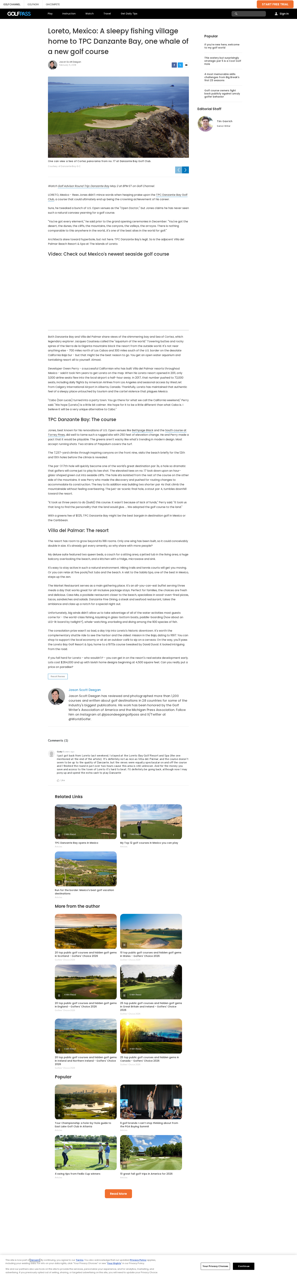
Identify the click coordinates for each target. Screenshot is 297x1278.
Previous (178, 170)
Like (63, 780)
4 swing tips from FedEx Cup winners (77, 1173)
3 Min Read (70, 1048)
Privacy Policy (138, 1260)
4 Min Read (70, 944)
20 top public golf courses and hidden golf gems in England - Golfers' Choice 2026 (86, 1004)
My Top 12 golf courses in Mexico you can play (149, 843)
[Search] (236, 14)
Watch (89, 13)
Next (185, 170)
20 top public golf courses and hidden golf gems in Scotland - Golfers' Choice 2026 (86, 954)
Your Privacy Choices (215, 1266)
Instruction (69, 13)
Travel (107, 13)
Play (50, 13)
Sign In (284, 14)
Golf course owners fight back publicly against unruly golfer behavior (222, 93)
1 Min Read (69, 1165)
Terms (79, 1260)
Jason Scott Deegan (85, 690)
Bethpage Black (142, 430)
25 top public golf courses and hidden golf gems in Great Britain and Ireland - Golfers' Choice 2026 (151, 1006)
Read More (118, 1193)
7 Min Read (135, 834)
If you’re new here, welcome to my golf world (221, 46)
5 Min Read (135, 994)
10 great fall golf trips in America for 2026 (146, 1173)
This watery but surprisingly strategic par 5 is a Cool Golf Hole (222, 61)
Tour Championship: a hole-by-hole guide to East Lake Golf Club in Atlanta (83, 1124)
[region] (148, 1266)
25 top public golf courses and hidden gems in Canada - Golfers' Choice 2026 (149, 1059)
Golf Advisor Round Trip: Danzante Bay (83, 186)
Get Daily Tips (129, 13)
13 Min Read (70, 1114)
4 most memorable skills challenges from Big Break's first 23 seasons (221, 77)
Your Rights (114, 1263)
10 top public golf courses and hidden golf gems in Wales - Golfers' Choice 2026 (150, 954)
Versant (35, 1260)
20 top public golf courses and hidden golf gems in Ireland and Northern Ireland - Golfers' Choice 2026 (86, 1061)
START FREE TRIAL (275, 4)
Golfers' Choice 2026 (65, 959)
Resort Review (58, 676)
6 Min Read (70, 881)
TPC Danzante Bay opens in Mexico (76, 843)
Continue (243, 1266)
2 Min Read (70, 834)
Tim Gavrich (224, 121)
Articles (58, 846)
